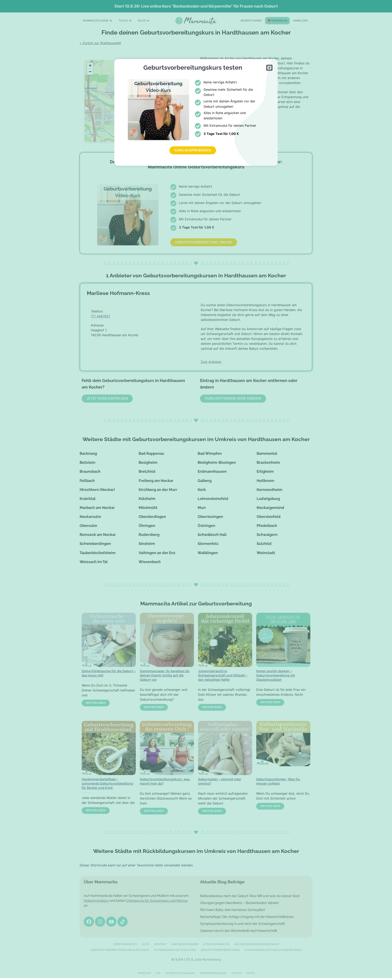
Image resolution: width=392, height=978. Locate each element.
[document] (196, 489)
